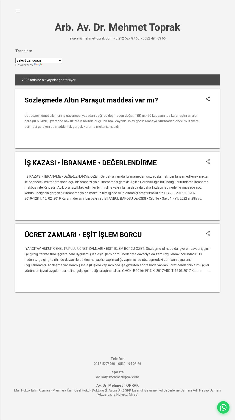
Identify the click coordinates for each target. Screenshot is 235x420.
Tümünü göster (198, 80)
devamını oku (198, 138)
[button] (207, 99)
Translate (50, 65)
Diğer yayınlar (117, 301)
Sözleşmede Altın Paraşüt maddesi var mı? (91, 100)
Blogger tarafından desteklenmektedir (118, 408)
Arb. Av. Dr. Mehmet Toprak (117, 27)
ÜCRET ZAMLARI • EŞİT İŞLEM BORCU (83, 235)
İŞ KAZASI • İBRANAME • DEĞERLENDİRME (91, 163)
